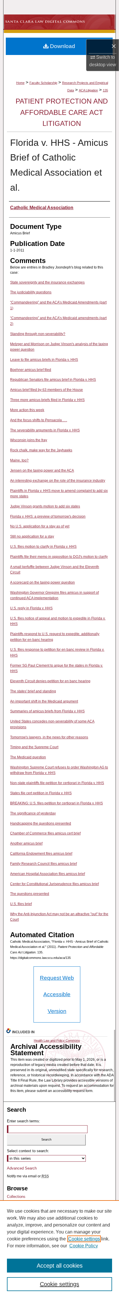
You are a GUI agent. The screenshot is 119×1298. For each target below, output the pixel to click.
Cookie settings (84, 1238)
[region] (59, 1249)
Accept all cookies (60, 1265)
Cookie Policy (83, 1245)
